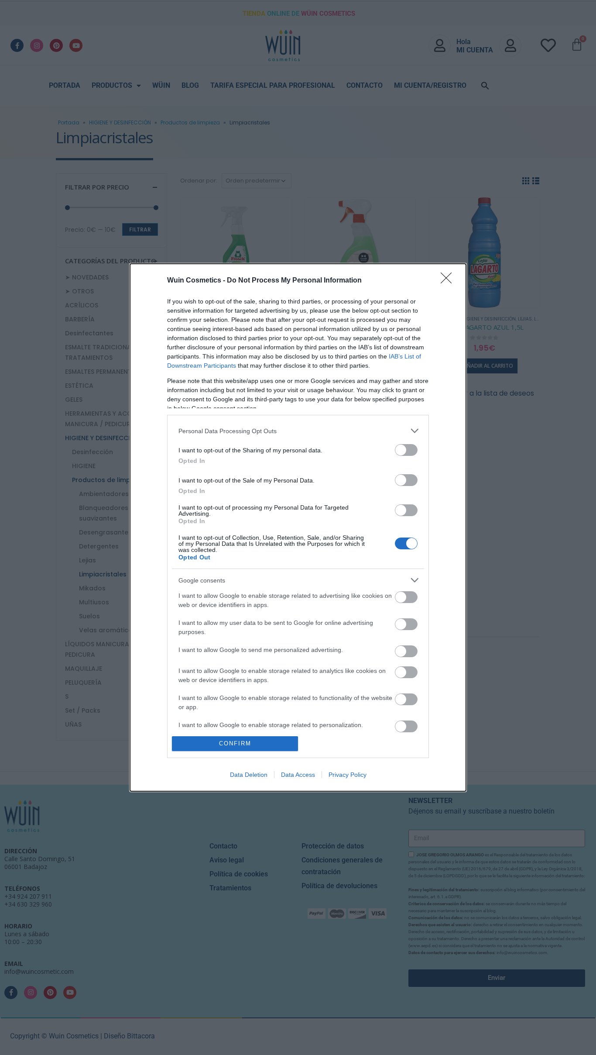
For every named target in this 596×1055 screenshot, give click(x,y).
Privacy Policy (348, 774)
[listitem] (298, 430)
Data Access (298, 774)
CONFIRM (235, 743)
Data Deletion (248, 774)
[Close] (449, 280)
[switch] (406, 450)
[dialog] (298, 527)
